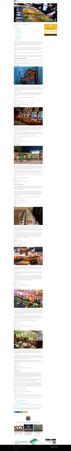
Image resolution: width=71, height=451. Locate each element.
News (14, 446)
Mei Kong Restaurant (18, 38)
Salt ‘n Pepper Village (18, 31)
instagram (56, 447)
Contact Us (20, 446)
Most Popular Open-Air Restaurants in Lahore (21, 400)
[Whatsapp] (23, 412)
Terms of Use (24, 446)
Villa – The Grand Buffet (19, 35)
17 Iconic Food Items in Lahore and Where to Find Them (23, 403)
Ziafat (16, 34)
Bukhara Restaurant (18, 37)
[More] (26, 412)
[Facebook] (15, 412)
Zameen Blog (23, 407)
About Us (17, 446)
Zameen (14, 1)
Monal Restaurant (18, 28)
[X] (18, 412)
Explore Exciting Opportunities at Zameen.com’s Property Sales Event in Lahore (28, 433)
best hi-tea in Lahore (32, 97)
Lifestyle (16, 20)
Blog (19, 1)
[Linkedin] (20, 412)
